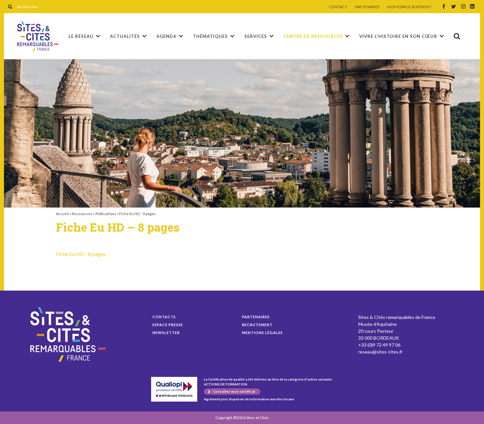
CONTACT (338, 7)
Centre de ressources (313, 36)
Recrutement (257, 325)
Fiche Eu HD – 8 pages (37, 36)
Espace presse (167, 325)
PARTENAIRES (367, 7)
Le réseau (81, 36)
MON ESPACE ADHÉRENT (409, 7)
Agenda (166, 36)
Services (255, 36)
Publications (105, 214)
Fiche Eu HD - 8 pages (80, 254)
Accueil (62, 214)
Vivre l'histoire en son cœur (398, 36)
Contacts (164, 317)
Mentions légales (262, 332)
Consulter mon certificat (234, 391)
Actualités (125, 36)
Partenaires (256, 317)
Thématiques (210, 36)
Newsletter (166, 332)
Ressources (82, 214)
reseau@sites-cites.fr (380, 351)
